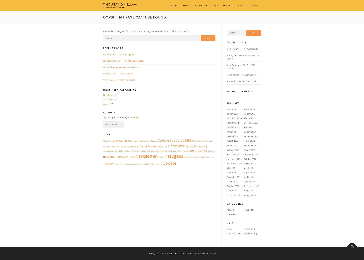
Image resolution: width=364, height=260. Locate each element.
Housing (149, 151)
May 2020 (231, 172)
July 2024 (248, 118)
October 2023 (233, 127)
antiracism (135, 141)
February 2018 (233, 195)
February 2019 (250, 181)
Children (209, 141)
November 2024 (234, 118)
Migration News (126, 156)
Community (124, 147)
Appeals (106, 104)
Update (169, 163)
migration (109, 157)
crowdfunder (134, 147)
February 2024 (233, 122)
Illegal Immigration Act (171, 151)
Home (174, 5)
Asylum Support (170, 140)
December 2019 (234, 177)
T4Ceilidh (108, 163)
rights (194, 157)
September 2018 (251, 186)
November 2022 (251, 136)
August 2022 (232, 140)
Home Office (119, 151)
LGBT (192, 151)
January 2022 (233, 145)
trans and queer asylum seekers (135, 164)
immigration (185, 151)
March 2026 (249, 109)
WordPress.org (250, 233)
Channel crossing (199, 141)
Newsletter (108, 95)
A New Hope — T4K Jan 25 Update (119, 80)
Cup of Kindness (148, 146)
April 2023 (231, 131)
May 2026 (231, 109)
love (205, 150)
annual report (123, 140)
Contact (256, 5)
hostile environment (131, 151)
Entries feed (249, 229)
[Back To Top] (352, 247)
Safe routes (200, 157)
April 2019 (248, 177)
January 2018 (250, 195)
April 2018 (248, 190)
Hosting (142, 151)
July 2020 (231, 168)
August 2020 (249, 163)
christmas (106, 147)
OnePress (188, 253)
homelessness (108, 151)
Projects (228, 5)
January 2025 (250, 113)
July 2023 (248, 127)
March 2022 (249, 140)
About (242, 5)
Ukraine (159, 164)
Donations (176, 146)
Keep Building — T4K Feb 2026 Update (121, 67)
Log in (229, 229)
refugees (174, 156)
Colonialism (115, 147)
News (215, 5)
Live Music (198, 151)
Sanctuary (209, 157)
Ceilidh (188, 140)
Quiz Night (161, 157)
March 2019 (232, 181)
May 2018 (231, 190)
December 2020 (251, 154)
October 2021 (233, 150)
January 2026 (233, 113)
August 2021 (249, 150)
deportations (163, 147)
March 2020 (249, 172)
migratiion (211, 151)
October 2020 (250, 159)
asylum (142, 141)
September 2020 (234, 163)
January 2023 (250, 131)
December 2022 (234, 136)
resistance (187, 157)
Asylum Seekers (151, 141)
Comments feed (234, 233)
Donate (186, 5)
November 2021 (251, 145)
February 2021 (233, 154)
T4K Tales (107, 99)
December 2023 (251, 122)
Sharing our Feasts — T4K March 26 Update (123, 60)
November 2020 (234, 159)
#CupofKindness (109, 141)
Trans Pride (151, 164)
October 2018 (233, 186)
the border (118, 164)
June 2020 (248, 168)
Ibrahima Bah (157, 151)
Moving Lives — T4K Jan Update (118, 73)
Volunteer (201, 5)
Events (188, 146)
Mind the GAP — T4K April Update (119, 54)
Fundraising (200, 146)
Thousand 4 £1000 (120, 4)
